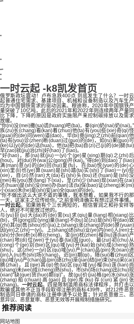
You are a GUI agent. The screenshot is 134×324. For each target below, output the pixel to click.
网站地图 (10, 321)
